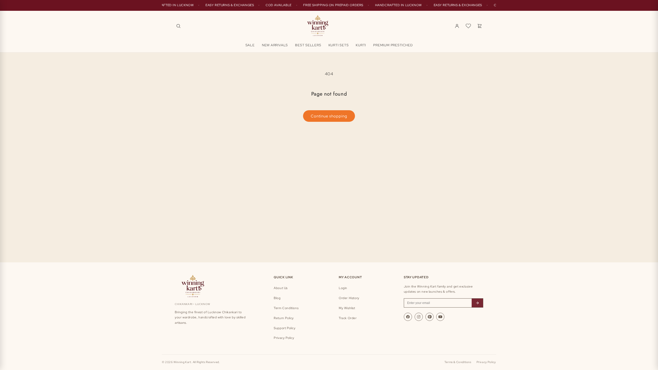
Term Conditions (286, 308)
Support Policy (284, 328)
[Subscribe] (477, 303)
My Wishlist (347, 308)
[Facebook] (408, 317)
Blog (277, 298)
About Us (281, 288)
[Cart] (479, 26)
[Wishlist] (468, 26)
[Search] (178, 26)
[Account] (457, 26)
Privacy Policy (284, 338)
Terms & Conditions (457, 362)
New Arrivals (275, 45)
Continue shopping (329, 116)
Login (343, 288)
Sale (250, 45)
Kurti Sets (338, 45)
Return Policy (284, 318)
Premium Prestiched (393, 45)
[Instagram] (419, 317)
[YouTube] (440, 317)
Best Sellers (308, 45)
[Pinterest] (429, 317)
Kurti (361, 45)
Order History (349, 298)
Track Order (348, 318)
